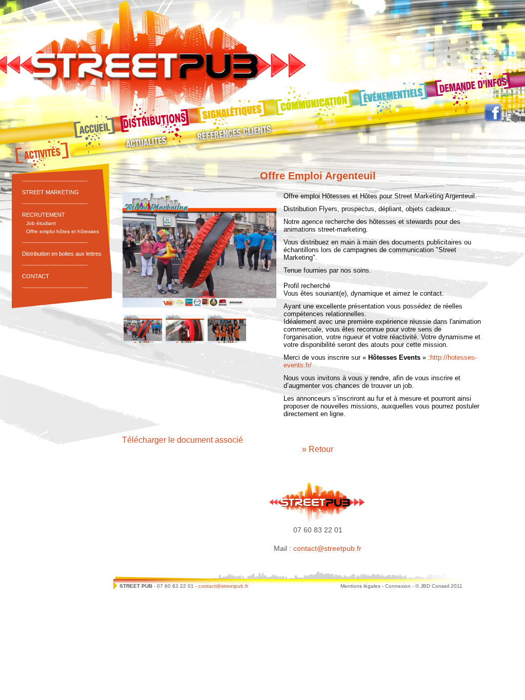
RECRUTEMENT (43, 215)
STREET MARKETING (50, 192)
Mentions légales (360, 586)
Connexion (398, 586)
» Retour (317, 449)
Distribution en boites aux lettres (62, 254)
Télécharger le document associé (182, 440)
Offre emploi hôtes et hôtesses (62, 231)
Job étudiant (41, 223)
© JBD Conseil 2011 (438, 586)
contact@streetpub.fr (327, 548)
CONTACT (35, 276)
